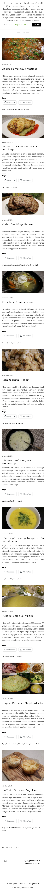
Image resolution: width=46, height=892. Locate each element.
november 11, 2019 (7, 456)
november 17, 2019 (7, 375)
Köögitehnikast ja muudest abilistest (12, 265)
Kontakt (6, 26)
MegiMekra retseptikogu (23, 5)
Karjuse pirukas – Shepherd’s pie (23, 703)
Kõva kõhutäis (10, 109)
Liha (16, 109)
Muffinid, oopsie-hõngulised (20, 790)
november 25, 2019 (7, 298)
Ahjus (3, 109)
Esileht (6, 18)
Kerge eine (8, 423)
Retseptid (7, 22)
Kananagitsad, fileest (15, 379)
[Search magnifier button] (25, 861)
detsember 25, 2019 (7, 142)
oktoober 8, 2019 (7, 786)
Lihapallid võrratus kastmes (20, 68)
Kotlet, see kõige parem (17, 224)
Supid (12, 343)
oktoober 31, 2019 (7, 611)
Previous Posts (12, 847)
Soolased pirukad (29, 744)
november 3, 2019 (7, 534)
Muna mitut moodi (20, 828)
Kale (14, 887)
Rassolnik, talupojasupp (17, 302)
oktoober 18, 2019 (7, 699)
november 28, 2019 (7, 220)
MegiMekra (34, 883)
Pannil (20, 109)
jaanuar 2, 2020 (6, 64)
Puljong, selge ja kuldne (18, 616)
